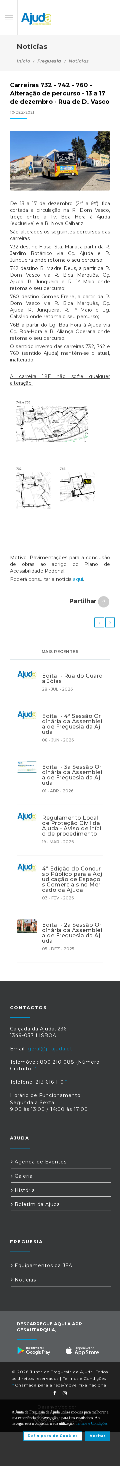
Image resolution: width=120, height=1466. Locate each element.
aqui (78, 579)
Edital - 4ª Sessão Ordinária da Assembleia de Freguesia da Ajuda (72, 724)
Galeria (23, 1176)
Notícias (79, 61)
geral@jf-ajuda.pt (50, 1049)
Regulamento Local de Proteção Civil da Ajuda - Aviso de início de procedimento (71, 826)
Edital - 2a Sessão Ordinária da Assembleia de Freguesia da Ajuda (72, 933)
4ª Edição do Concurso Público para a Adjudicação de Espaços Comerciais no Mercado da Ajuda (72, 879)
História (24, 1190)
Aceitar (98, 1436)
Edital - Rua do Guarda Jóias (72, 678)
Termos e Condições (84, 1378)
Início (23, 61)
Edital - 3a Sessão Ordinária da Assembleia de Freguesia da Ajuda (72, 775)
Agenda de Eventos (40, 1162)
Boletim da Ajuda (36, 1204)
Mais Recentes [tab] (60, 651)
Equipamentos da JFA (42, 1265)
